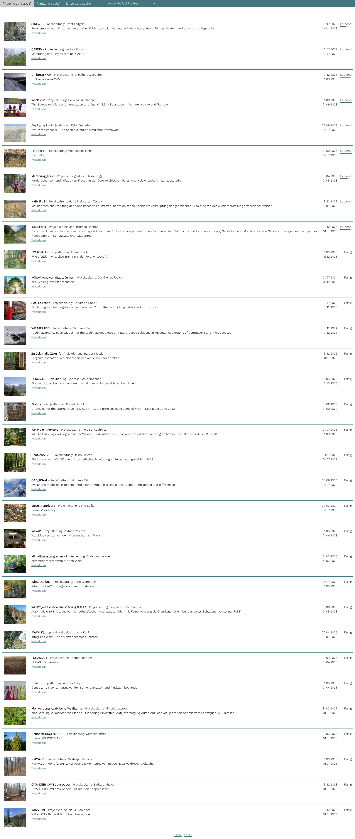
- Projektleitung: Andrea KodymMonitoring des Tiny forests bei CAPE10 (58, 54)
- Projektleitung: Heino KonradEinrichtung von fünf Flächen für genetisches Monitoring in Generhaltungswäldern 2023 (92, 459)
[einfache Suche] (48, 3)
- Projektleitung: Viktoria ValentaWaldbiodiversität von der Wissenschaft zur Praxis (66, 535)
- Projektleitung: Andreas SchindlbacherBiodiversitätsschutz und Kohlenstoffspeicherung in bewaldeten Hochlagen (83, 383)
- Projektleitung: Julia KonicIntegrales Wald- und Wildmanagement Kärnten (64, 637)
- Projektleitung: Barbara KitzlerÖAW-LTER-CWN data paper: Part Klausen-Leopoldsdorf (72, 789)
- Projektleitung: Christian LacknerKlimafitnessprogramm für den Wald (71, 561)
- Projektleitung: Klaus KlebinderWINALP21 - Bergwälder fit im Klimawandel (61, 814)
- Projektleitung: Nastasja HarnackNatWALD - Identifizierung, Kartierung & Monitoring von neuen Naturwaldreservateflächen (93, 763)
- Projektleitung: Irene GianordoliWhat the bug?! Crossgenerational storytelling (63, 586)
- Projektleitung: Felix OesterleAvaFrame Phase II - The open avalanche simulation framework (75, 130)
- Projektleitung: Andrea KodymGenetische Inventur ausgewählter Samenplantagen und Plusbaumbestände (84, 687)
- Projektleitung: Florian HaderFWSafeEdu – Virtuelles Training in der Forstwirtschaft (68, 256)
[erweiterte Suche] (79, 3)
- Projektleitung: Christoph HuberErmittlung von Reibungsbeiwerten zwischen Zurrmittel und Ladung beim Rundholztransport (95, 307)
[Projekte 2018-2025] (17, 3)
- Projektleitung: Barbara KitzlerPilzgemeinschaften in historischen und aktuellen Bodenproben (75, 358)
